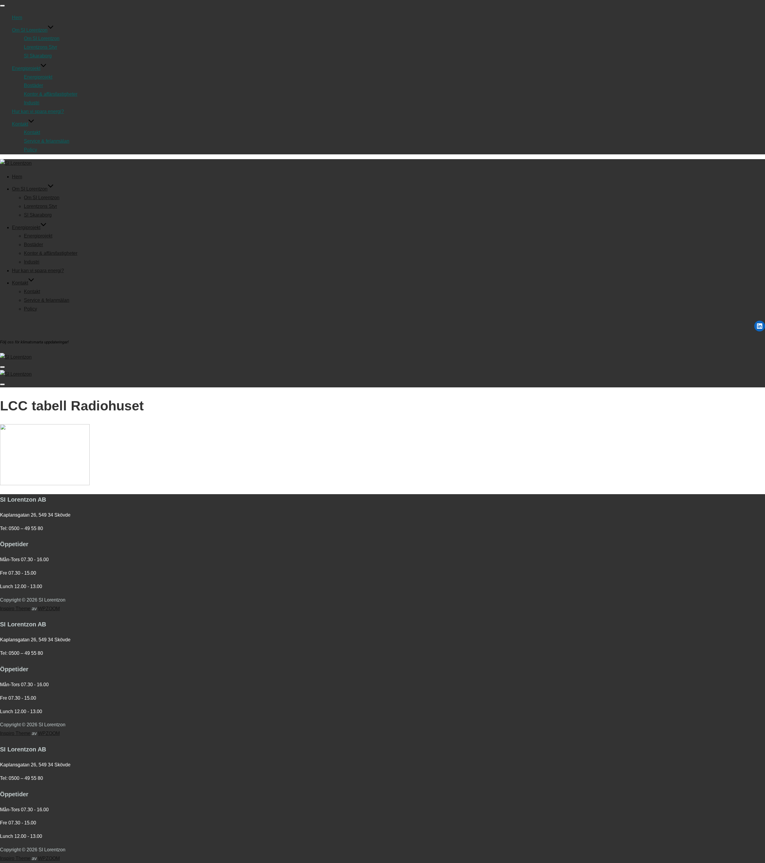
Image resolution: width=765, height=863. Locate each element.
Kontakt (20, 124)
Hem (17, 17)
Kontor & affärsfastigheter (50, 94)
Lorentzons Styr (40, 47)
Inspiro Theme (15, 608)
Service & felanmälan (46, 141)
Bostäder (33, 85)
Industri (31, 102)
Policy (30, 149)
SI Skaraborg (38, 55)
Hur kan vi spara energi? (38, 111)
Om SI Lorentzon (30, 30)
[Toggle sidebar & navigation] (2, 367)
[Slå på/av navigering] (2, 6)
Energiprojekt (26, 68)
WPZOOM (49, 608)
